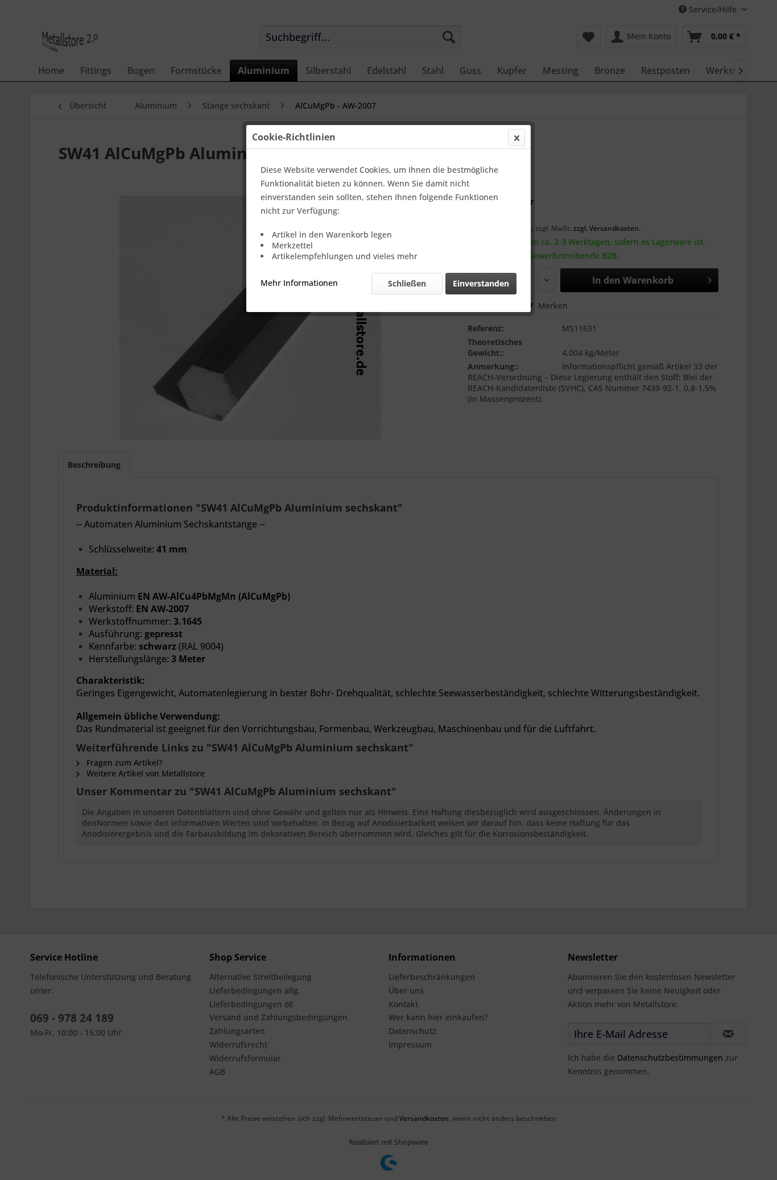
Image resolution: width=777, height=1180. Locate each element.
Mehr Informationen (299, 282)
